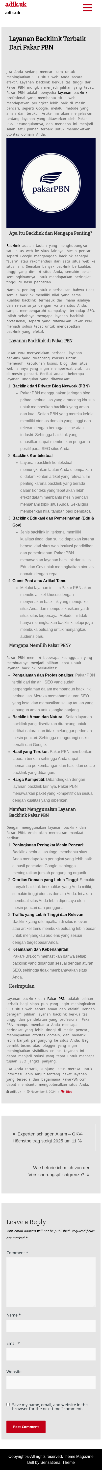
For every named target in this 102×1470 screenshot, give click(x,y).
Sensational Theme (57, 1462)
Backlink (13, 245)
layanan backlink (72, 92)
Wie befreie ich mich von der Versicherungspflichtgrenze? (58, 1171)
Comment (17, 1252)
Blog (69, 1091)
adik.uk (15, 1091)
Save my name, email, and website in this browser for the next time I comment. (50, 1407)
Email (13, 1343)
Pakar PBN (56, 998)
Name (13, 1315)
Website (14, 1371)
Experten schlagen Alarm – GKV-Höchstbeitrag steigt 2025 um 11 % (48, 1137)
